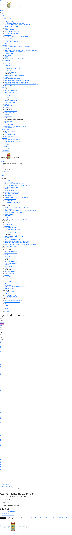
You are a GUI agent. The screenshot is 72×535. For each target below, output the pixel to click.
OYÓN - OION (8, 63)
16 (0, 398)
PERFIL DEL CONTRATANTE (11, 33)
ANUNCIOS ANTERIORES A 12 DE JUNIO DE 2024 (17, 25)
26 (0, 341)
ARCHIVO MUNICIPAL (10, 38)
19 (0, 415)
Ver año (2, 322)
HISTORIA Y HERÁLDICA (10, 90)
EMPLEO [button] (4, 298)
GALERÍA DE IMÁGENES (10, 136)
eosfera (15, 533)
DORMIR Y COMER (9, 128)
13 (0, 393)
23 (0, 422)
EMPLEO (4, 138)
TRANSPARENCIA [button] (6, 205)
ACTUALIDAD (5, 129)
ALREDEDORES (8, 121)
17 (0, 412)
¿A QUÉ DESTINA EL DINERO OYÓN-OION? (15, 58)
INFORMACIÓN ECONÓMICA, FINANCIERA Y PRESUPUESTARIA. (20, 50)
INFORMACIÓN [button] (6, 221)
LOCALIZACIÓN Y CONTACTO (12, 41)
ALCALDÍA (7, 20)
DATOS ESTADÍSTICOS (10, 72)
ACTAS (6, 28)
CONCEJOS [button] (5, 307)
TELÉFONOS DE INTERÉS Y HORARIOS (14, 75)
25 (0, 437)
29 (0, 346)
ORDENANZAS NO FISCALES (11, 31)
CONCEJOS (5, 146)
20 (0, 417)
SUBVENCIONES (8, 53)
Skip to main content (5, 1)
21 (0, 418)
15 (0, 397)
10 (0, 388)
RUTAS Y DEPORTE (9, 124)
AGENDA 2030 (6, 151)
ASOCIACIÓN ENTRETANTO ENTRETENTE (15, 126)
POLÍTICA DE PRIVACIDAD (9, 511)
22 (0, 420)
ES (3, 13)
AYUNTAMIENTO (6, 18)
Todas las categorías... (6, 486)
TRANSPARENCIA (6, 45)
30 (0, 348)
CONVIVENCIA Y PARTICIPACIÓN (12, 69)
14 (0, 395)
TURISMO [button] (4, 248)
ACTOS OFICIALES (9, 40)
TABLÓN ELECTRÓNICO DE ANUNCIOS (14, 23)
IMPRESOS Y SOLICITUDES (11, 26)
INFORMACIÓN (6, 60)
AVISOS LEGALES (6, 513)
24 (0, 435)
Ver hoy (2, 325)
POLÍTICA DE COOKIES (8, 515)
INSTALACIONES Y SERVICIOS (12, 79)
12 (0, 391)
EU (3, 15)
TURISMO (4, 87)
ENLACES (6, 143)
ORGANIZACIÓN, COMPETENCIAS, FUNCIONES (16, 47)
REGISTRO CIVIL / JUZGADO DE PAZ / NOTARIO (16, 36)
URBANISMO (7, 35)
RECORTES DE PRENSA (10, 134)
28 (0, 344)
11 (0, 390)
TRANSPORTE (8, 77)
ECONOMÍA (7, 70)
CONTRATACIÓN (8, 48)
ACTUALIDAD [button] (5, 290)
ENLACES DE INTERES (10, 85)
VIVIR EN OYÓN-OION (10, 67)
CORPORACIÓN (8, 21)
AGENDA (6, 133)
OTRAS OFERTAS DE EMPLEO (12, 141)
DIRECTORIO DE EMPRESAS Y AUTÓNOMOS (16, 82)
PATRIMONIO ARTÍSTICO (10, 92)
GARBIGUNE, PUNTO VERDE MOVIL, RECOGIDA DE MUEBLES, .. (21, 84)
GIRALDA (6, 43)
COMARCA (7, 65)
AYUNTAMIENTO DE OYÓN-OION (13, 139)
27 (0, 342)
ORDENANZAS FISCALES (10, 30)
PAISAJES (6, 123)
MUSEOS (6, 97)
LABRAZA (6, 148)
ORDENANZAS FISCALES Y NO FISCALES (14, 52)
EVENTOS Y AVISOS (9, 131)
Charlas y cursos (4, 484)
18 (0, 413)
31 (0, 459)
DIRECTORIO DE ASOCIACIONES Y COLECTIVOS (16, 80)
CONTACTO (3, 161)
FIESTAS (6, 94)
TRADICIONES (8, 96)
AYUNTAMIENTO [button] (6, 178)
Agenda (2, 483)
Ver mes (2, 323)
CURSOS (6, 144)
